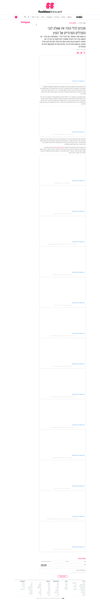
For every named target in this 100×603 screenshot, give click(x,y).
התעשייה (49, 17)
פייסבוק (66, 584)
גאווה (31, 584)
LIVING (40, 584)
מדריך (58, 595)
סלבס (63, 17)
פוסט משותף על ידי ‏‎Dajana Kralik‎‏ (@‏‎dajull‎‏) (62, 274)
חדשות (69, 17)
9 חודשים (39, 586)
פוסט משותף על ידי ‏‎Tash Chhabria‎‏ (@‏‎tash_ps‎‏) (62, 134)
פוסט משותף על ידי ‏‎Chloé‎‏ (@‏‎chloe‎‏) (62, 183)
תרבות (49, 587)
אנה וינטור (57, 590)
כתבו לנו (66, 582)
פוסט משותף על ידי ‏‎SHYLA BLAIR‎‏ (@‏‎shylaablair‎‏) (62, 427)
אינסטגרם (66, 587)
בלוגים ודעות (30, 589)
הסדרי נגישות (22, 589)
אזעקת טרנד (72, 23)
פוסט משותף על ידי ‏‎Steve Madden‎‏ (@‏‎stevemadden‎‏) (63, 335)
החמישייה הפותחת (82, 586)
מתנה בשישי (83, 592)
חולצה (58, 584)
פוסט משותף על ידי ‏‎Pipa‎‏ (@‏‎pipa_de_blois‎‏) (62, 366)
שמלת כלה (57, 587)
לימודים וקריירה (30, 587)
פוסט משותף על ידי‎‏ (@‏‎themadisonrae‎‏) (62, 213)
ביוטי (42, 17)
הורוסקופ (23, 582)
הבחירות (83, 595)
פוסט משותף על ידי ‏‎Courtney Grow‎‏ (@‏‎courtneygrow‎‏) (62, 396)
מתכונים (23, 586)
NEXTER (48, 592)
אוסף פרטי (74, 589)
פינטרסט (66, 589)
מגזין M (31, 586)
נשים (49, 595)
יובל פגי (82, 49)
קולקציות (83, 593)
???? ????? (58, 598)
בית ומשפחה (39, 587)
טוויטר (67, 586)
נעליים (58, 582)
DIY (75, 584)
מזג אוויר (23, 584)
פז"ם (40, 590)
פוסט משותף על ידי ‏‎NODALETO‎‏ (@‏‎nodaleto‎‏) (62, 457)
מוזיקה (49, 589)
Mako (49, 582)
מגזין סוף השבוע (82, 584)
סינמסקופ (30, 593)
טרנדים (57, 17)
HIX (31, 582)
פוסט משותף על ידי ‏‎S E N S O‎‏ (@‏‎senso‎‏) (62, 305)
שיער (58, 593)
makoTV (39, 592)
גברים (40, 582)
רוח (40, 595)
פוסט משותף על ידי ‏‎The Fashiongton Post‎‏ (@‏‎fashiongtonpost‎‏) (62, 244)
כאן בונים (31, 590)
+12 (24, 587)
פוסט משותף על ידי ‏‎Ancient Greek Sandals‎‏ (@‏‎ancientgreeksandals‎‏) (62, 83)
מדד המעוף (83, 590)
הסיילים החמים (82, 587)
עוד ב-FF (35, 17)
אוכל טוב (48, 593)
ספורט (49, 590)
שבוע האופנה (56, 592)
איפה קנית (74, 586)
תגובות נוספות (63, 576)
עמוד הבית (82, 23)
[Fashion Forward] (50, 12)
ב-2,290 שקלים (61, 147)
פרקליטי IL (30, 592)
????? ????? (54, 598)
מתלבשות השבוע (82, 589)
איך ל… (75, 587)
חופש (40, 593)
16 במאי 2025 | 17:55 (76, 572)
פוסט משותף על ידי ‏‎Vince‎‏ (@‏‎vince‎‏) (62, 488)
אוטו (40, 589)
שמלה (58, 586)
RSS (37, 598)
